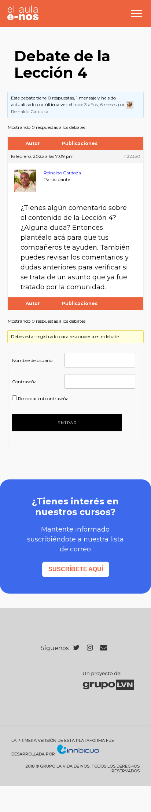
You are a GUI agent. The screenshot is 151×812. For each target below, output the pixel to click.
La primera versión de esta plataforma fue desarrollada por (62, 747)
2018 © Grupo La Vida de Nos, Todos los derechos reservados (82, 768)
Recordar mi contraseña (43, 398)
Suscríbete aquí (75, 569)
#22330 (132, 156)
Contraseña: (25, 381)
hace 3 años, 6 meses (95, 104)
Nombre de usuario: (33, 360)
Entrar (67, 423)
